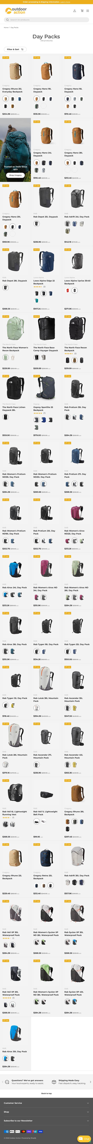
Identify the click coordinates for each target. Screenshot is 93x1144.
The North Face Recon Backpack (75, 349)
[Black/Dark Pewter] (43, 1002)
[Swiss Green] (13, 98)
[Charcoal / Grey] (51, 420)
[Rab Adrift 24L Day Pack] (77, 197)
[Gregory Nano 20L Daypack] (15, 197)
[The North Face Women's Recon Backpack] (15, 328)
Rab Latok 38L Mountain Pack (45, 699)
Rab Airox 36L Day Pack (14, 644)
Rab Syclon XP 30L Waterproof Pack (73, 933)
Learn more (65, 2)
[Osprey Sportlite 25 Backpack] (46, 388)
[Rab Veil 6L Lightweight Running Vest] (15, 792)
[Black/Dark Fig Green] (43, 942)
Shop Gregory (15, 175)
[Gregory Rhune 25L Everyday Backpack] (15, 69)
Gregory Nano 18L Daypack (42, 90)
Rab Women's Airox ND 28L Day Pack (76, 589)
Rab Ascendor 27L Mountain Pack (42, 756)
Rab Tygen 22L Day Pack (76, 644)
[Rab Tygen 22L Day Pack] (77, 625)
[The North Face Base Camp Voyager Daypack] (46, 328)
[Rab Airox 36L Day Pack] (15, 625)
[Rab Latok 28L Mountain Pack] (15, 736)
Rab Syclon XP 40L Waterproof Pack (74, 993)
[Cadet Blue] (51, 293)
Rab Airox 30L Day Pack (14, 1051)
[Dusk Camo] (36, 885)
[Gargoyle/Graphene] (13, 824)
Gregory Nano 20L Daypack (11, 218)
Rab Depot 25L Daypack (45, 217)
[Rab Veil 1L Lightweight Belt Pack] (46, 792)
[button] (82, 10)
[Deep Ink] (75, 224)
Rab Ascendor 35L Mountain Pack (73, 699)
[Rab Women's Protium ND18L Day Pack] (15, 511)
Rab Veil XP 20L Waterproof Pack (11, 993)
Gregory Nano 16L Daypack (73, 90)
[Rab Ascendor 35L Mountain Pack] (77, 679)
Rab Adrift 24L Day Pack (76, 217)
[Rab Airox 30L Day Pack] (15, 1032)
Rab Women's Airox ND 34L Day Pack (45, 589)
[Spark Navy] (51, 98)
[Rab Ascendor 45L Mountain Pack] (77, 736)
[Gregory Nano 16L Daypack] (77, 69)
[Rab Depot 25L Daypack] (46, 197)
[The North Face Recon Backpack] (77, 328)
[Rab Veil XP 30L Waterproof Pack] (15, 913)
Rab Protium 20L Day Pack (44, 532)
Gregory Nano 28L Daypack (73, 154)
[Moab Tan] (67, 106)
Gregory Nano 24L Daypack (42, 154)
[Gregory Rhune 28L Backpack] (77, 792)
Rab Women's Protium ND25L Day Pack (45, 475)
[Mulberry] (67, 540)
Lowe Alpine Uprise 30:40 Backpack (77, 282)
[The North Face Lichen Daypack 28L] (15, 388)
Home (6, 27)
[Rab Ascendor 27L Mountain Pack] (46, 736)
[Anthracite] (36, 484)
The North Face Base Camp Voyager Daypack (45, 349)
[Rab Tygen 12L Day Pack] (15, 679)
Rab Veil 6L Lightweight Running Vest (14, 813)
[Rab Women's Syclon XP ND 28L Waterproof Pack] (46, 913)
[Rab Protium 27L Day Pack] (77, 455)
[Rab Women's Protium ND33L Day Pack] (15, 455)
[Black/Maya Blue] (75, 942)
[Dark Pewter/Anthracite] (75, 417)
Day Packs (14, 27)
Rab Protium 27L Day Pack (75, 475)
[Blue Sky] (43, 420)
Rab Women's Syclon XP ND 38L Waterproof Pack (46, 993)
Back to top (46, 1093)
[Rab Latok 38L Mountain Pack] (46, 679)
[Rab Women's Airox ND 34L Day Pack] (46, 568)
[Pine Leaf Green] (36, 427)
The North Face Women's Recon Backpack (15, 349)
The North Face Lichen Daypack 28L (13, 408)
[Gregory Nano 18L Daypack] (46, 69)
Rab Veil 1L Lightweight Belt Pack (45, 813)
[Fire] (67, 290)
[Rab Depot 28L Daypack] (15, 261)
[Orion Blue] (13, 484)
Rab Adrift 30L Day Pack (76, 875)
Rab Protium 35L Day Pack (75, 408)
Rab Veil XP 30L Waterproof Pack (11, 933)
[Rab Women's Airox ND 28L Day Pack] (77, 568)
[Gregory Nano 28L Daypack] (77, 133)
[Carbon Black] (5, 106)
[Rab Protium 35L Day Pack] (77, 388)
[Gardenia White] (13, 357)
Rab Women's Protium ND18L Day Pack (14, 532)
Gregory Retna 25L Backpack (42, 877)
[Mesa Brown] (43, 885)
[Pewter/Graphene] (5, 945)
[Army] (67, 231)
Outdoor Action (15, 1138)
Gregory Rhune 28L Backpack (74, 813)
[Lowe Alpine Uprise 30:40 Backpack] (77, 261)
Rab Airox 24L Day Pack (14, 587)
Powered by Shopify (29, 1138)
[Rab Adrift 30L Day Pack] (77, 856)
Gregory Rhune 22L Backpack (12, 877)
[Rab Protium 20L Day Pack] (46, 511)
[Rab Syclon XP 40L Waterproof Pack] (77, 973)
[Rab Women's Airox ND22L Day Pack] (77, 511)
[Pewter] (82, 224)
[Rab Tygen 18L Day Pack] (46, 625)
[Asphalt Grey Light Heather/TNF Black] (82, 360)
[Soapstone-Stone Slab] (43, 357)
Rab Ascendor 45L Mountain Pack (73, 756)
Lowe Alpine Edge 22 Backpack (44, 282)
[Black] (36, 293)
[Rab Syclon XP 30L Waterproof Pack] (77, 913)
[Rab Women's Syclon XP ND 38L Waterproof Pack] (46, 973)
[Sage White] (43, 106)
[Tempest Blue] (82, 417)
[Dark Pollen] (13, 705)
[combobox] (46, 19)
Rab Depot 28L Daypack (14, 281)
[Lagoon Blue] (36, 301)
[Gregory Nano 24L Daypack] (46, 133)
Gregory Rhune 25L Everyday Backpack (12, 90)
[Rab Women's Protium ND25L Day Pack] (46, 455)
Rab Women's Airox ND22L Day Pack (74, 532)
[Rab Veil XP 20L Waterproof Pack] (15, 973)
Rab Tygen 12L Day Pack (14, 698)
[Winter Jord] (20, 98)
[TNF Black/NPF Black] (67, 360)
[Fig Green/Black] (82, 540)
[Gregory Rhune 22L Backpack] (15, 856)
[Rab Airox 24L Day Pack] (15, 568)
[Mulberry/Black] (36, 597)
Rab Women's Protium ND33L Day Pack (14, 475)
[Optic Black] (43, 98)
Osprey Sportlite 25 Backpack (43, 408)
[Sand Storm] (67, 821)
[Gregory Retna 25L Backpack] (46, 856)
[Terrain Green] (36, 106)
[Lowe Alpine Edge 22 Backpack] (46, 261)
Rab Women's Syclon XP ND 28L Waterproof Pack (46, 933)
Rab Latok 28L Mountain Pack (14, 756)
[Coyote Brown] (13, 106)
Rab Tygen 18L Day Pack (45, 644)
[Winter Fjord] (82, 821)
